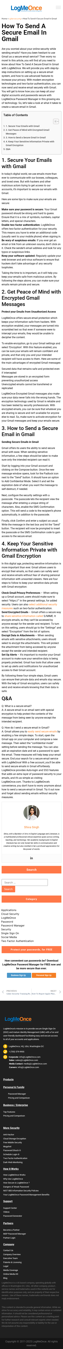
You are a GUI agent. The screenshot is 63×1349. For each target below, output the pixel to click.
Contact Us (8, 1250)
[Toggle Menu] (58, 7)
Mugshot (7, 1146)
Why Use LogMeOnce (13, 1179)
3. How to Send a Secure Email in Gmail (26, 137)
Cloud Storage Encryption (14, 1138)
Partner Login (9, 1238)
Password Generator (12, 1216)
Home (4, 18)
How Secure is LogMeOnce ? (16, 1183)
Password (7, 921)
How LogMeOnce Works (14, 1175)
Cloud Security (10, 913)
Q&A (8, 149)
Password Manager (13, 925)
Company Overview (12, 1254)
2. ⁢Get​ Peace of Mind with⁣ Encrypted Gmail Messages (27, 132)
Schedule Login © (11, 1154)
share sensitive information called (24, 616)
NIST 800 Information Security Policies (21, 1190)
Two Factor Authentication (17, 941)
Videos (6, 1212)
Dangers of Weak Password (16, 1187)
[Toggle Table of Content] (54, 121)
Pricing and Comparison (19, 1098)
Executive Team (10, 1258)
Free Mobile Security (12, 1142)
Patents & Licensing (12, 1262)
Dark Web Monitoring (12, 1162)
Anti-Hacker (8, 1134)
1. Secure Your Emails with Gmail (23, 126)
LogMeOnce (8, 917)
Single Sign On (10, 933)
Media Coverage (10, 1270)
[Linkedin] (31, 858)
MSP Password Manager (14, 1234)
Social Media (9, 937)
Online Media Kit (10, 1274)
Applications (8, 910)
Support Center (10, 1208)
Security (6, 929)
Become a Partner (11, 1230)
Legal (5, 1266)
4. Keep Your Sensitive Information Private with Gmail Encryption (30, 143)
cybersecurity (15, 18)
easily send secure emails (42, 731)
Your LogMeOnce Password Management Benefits (26, 1194)
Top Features (9, 1112)
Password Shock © (12, 1150)
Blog (5, 1278)
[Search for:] (25, 882)
